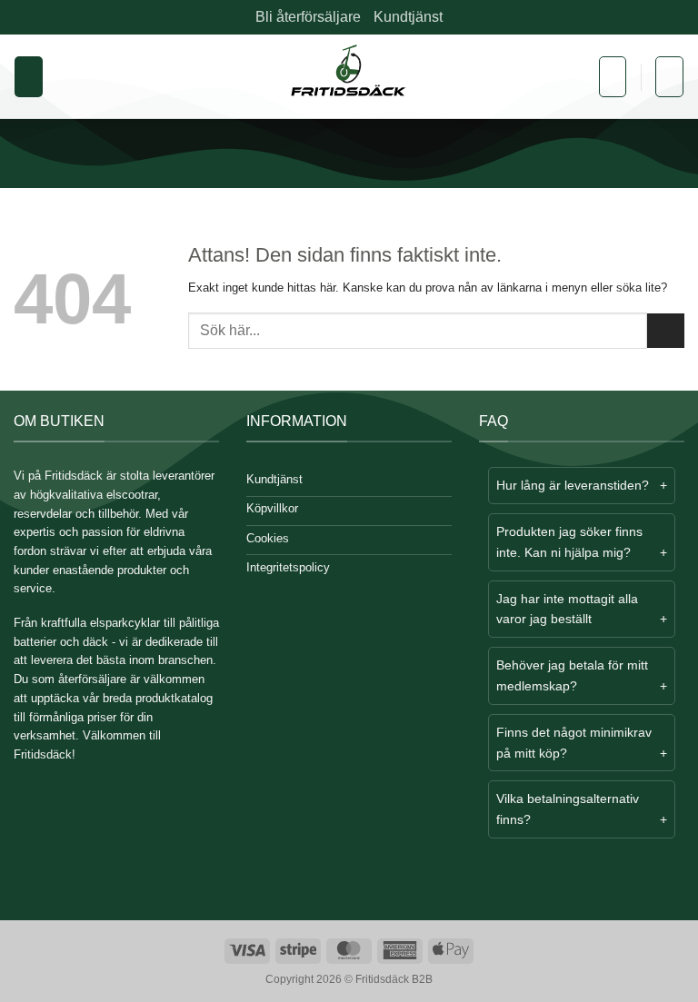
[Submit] (665, 330)
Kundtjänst (408, 17)
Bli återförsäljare (308, 17)
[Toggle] (503, 487)
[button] (28, 76)
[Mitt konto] (612, 76)
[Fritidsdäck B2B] (349, 77)
